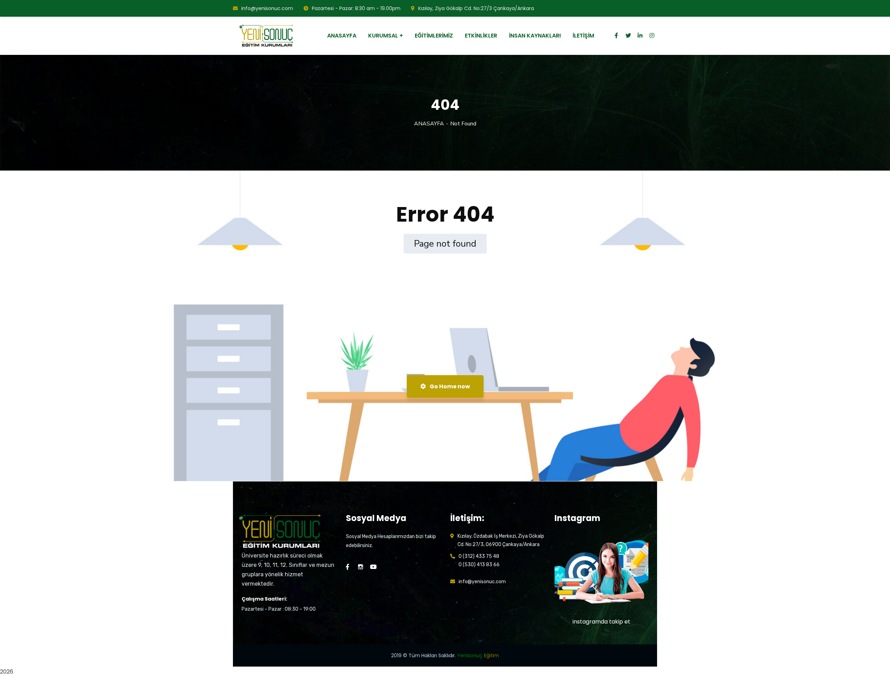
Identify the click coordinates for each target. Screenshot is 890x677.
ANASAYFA (429, 123)
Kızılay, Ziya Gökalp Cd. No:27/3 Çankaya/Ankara (476, 8)
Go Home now (449, 386)
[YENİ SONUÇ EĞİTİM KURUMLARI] (267, 36)
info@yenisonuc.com (267, 8)
